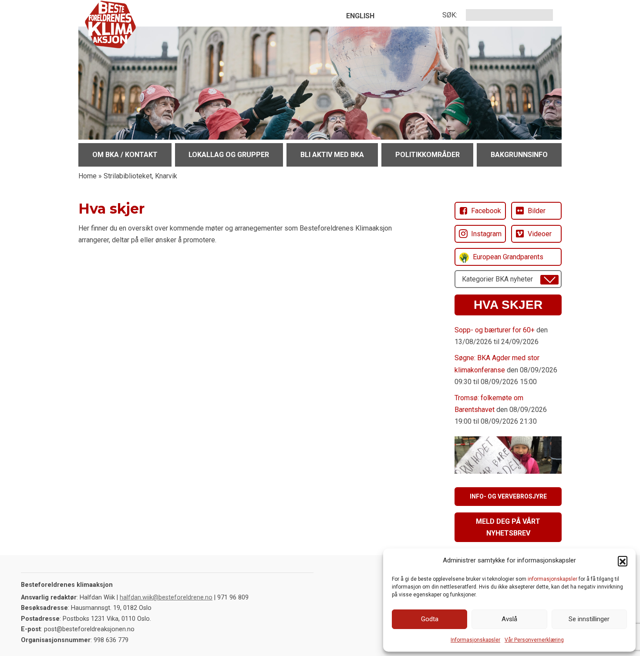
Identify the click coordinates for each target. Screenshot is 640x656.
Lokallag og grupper (229, 155)
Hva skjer (508, 304)
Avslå (509, 619)
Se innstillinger (589, 619)
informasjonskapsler (552, 579)
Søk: (449, 15)
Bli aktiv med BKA (332, 155)
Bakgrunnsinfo (519, 155)
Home (87, 176)
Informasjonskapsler (475, 640)
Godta (429, 619)
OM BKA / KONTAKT (125, 155)
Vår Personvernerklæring (534, 640)
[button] (622, 560)
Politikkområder (427, 155)
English (360, 16)
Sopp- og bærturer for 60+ (495, 330)
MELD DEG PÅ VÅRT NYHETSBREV (508, 527)
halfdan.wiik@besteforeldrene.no (166, 597)
